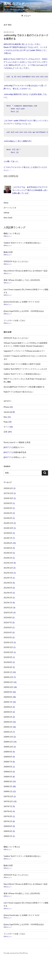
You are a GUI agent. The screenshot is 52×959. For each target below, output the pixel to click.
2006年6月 (8, 826)
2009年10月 (8, 687)
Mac (5, 417)
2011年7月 (8, 622)
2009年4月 (8, 717)
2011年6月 (8, 627)
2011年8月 (8, 617)
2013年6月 (8, 543)
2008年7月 (8, 762)
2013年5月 (8, 548)
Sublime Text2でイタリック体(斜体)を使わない (22, 243)
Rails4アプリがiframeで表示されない (18, 392)
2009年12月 (8, 677)
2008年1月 (8, 791)
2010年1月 (8, 672)
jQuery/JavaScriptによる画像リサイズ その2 (21, 302)
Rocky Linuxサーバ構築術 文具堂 (17, 442)
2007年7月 (8, 806)
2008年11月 (8, 742)
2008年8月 (8, 757)
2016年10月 (8, 498)
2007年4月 (8, 811)
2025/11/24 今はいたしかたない (16, 261)
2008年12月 (8, 737)
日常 (5, 432)
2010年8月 (8, 662)
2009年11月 (8, 682)
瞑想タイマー (19, 447)
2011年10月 (8, 612)
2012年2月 (8, 598)
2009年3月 (8, 722)
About (6, 203)
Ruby (6, 422)
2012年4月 (8, 593)
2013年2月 (8, 558)
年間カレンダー (20, 457)
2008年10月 (8, 747)
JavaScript (8, 412)
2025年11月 (8, 488)
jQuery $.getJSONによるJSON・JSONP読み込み (24, 311)
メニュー (27, 16)
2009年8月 (8, 697)
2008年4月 (8, 777)
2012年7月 (8, 578)
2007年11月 (8, 801)
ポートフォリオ (10, 208)
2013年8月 (8, 533)
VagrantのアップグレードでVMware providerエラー (24, 351)
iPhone (6, 407)
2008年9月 (8, 752)
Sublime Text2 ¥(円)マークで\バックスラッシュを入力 (25, 369)
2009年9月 (8, 692)
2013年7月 (8, 538)
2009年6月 (8, 707)
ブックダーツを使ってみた (14, 320)
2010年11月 (8, 647)
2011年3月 (8, 637)
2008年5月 (8, 772)
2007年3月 (8, 816)
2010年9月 (8, 657)
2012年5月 (8, 588)
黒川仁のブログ (14, 3)
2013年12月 (8, 523)
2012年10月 (8, 573)
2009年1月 (8, 732)
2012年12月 (8, 563)
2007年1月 (8, 821)
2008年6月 (8, 767)
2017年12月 (8, 493)
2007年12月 (8, 796)
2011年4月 (8, 632)
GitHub (6, 213)
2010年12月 (8, 642)
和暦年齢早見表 (20, 452)
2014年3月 (8, 518)
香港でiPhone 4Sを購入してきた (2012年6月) (22, 280)
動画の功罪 (8, 252)
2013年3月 (8, 553)
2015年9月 (8, 503)
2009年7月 (8, 702)
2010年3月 (8, 667)
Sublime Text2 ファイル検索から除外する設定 (22, 364)
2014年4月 (8, 513)
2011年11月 (8, 608)
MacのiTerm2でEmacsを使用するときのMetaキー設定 (26, 271)
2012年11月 (8, 568)
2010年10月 (8, 652)
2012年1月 (8, 603)
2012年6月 (8, 583)
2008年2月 (8, 786)
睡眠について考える (12, 233)
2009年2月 (8, 727)
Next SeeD (8, 218)
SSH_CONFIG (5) (11, 176)
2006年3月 (8, 831)
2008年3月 (8, 781)
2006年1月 (8, 836)
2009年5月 (8, 712)
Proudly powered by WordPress (16, 953)
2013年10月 (8, 528)
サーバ (6, 427)
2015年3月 (8, 508)
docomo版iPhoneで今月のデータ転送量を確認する (24, 387)
